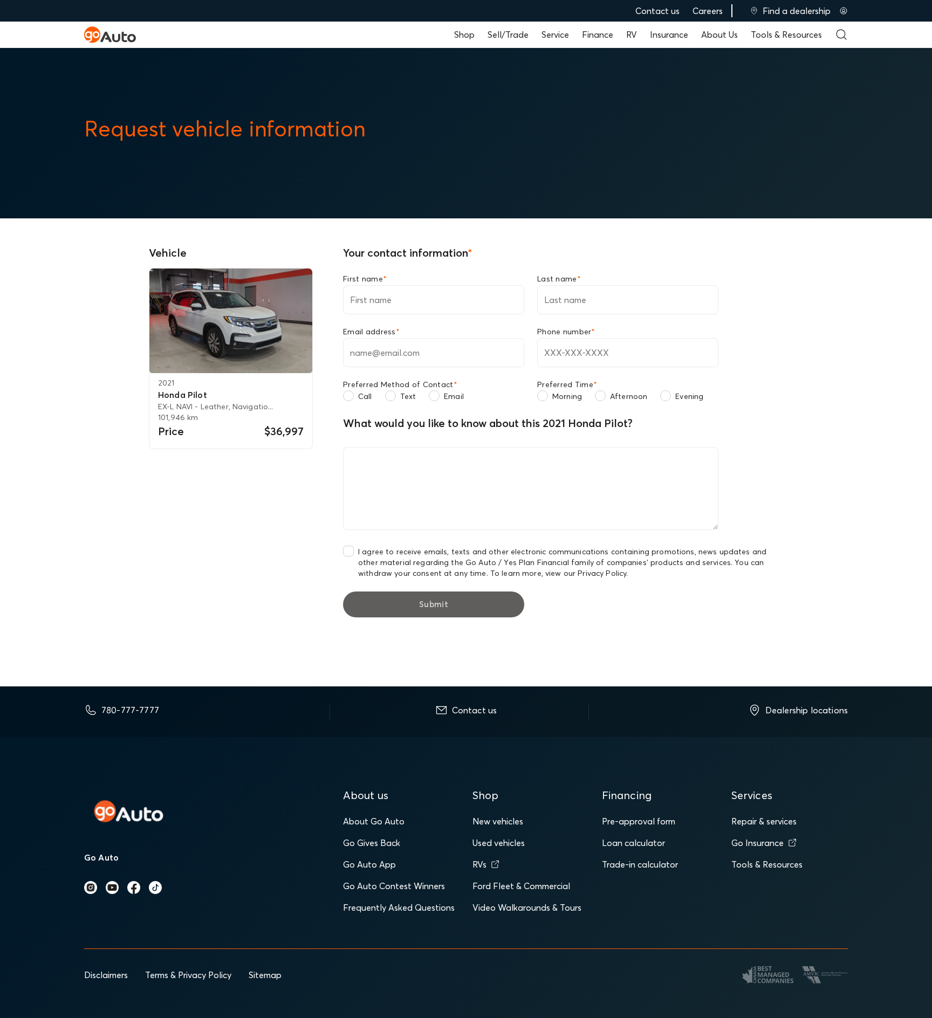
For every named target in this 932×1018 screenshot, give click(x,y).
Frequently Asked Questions (399, 907)
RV (631, 34)
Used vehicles (498, 842)
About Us (719, 34)
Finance (597, 34)
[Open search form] (841, 34)
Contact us (657, 10)
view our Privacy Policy (585, 573)
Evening (689, 396)
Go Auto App (369, 864)
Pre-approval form (638, 821)
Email (454, 396)
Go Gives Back (371, 842)
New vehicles (497, 821)
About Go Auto (374, 821)
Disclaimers (106, 974)
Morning (567, 396)
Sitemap (265, 974)
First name (365, 278)
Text (408, 396)
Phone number (566, 331)
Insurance (669, 34)
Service (555, 34)
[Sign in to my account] (843, 10)
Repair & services (764, 821)
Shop (464, 34)
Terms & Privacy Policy (188, 974)
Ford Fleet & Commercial (521, 886)
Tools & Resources (786, 34)
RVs (479, 864)
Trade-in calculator (640, 864)
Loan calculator (633, 842)
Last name (559, 278)
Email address (371, 331)
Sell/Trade (508, 34)
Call (365, 396)
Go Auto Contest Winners (394, 886)
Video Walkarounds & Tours (526, 907)
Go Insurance (757, 842)
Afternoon (628, 396)
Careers (708, 10)
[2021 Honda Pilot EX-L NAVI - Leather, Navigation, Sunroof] (230, 321)
